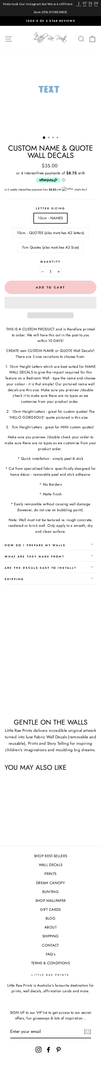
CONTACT (50, 945)
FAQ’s (50, 954)
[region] (50, 8)
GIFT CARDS (50, 909)
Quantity (50, 262)
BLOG (50, 918)
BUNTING (50, 891)
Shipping (14, 579)
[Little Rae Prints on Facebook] (48, 1049)
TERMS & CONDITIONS (50, 963)
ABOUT (50, 927)
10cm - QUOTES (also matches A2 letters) (50, 232)
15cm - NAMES (50, 218)
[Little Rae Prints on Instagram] (38, 1049)
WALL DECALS (50, 864)
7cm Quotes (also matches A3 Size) (50, 247)
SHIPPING (50, 936)
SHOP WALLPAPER (50, 900)
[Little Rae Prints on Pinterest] (58, 1049)
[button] (50, 303)
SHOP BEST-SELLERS (50, 856)
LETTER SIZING (50, 208)
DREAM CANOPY (50, 882)
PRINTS (50, 873)
